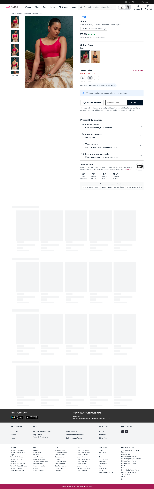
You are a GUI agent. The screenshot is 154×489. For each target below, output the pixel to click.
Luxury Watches (82, 461)
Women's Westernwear (18, 452)
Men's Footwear (38, 457)
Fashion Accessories (17, 470)
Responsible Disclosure (75, 435)
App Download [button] (132, 2)
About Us (14, 431)
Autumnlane (103, 468)
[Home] (11, 7)
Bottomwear (37, 452)
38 (97, 78)
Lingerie (13, 461)
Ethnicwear (36, 455)
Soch (83, 21)
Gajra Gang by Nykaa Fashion (131, 459)
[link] (85, 56)
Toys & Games (59, 468)
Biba (100, 457)
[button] (124, 7)
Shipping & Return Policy (42, 431)
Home (12, 13)
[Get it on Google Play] (16, 417)
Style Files (103, 438)
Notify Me (135, 103)
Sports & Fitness (38, 470)
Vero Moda (103, 452)
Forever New (103, 459)
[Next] (17, 75)
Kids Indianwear (60, 450)
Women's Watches (16, 468)
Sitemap (102, 435)
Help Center (37, 435)
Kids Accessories (61, 466)
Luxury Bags (81, 457)
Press (12, 438)
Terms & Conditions (40, 437)
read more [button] (127, 169)
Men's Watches (38, 464)
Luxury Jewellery (82, 466)
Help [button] (146, 2)
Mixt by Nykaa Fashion (128, 463)
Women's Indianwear (17, 450)
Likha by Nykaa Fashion (129, 461)
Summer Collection (83, 468)
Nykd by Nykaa (126, 454)
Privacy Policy (71, 431)
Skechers (102, 461)
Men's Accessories (39, 459)
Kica (122, 468)
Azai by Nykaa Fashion (128, 472)
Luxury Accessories (83, 459)
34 (83, 78)
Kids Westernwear (61, 452)
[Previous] (12, 75)
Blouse (35, 13)
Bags (12, 455)
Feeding (57, 459)
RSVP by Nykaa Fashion (129, 456)
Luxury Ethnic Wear (83, 450)
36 (90, 78)
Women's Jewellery (16, 459)
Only (100, 466)
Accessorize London (106, 473)
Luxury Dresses (82, 470)
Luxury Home (81, 464)
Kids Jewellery (60, 457)
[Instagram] (123, 431)
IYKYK (123, 465)
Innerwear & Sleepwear (40, 461)
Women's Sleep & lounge (18, 466)
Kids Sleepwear (60, 464)
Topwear (36, 450)
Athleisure (36, 468)
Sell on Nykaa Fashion (74, 438)
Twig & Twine (125, 474)
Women (19, 13)
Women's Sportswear (17, 464)
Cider (101, 470)
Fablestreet (103, 464)
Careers (13, 435)
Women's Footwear (16, 457)
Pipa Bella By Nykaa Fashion (130, 470)
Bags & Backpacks (39, 466)
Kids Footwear (59, 455)
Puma (101, 450)
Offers (101, 431)
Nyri (122, 479)
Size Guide (138, 70)
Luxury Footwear (82, 455)
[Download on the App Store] (31, 417)
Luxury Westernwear (84, 452)
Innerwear (58, 470)
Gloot (123, 477)
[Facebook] (127, 431)
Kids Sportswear (60, 461)
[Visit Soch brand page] (139, 166)
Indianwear (27, 13)
